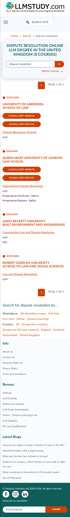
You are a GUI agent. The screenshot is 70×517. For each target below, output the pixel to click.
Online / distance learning (32, 319)
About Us (8, 352)
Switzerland (10, 335)
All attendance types (33, 313)
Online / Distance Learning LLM (20, 415)
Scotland (58, 329)
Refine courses (50, 71)
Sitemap (7, 393)
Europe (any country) (35, 324)
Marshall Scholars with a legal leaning (23, 451)
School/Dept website (22, 116)
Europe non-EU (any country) (21, 329)
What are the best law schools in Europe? (25, 456)
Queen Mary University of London (33, 158)
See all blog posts (12, 478)
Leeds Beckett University (24, 221)
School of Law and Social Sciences (33, 266)
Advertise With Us (12, 363)
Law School (13, 161)
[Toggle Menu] (6, 22)
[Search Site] (28, 23)
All (17, 324)
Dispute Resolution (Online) (20, 132)
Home (14, 36)
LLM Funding (10, 398)
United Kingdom (30, 335)
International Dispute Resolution (23, 186)
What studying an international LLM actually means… (32, 472)
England (46, 329)
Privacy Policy (10, 368)
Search (27, 36)
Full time (53, 313)
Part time (8, 319)
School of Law (16, 107)
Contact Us (9, 357)
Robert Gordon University (26, 263)
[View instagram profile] (15, 494)
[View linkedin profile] (25, 494)
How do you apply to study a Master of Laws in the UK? (33, 445)
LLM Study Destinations (16, 410)
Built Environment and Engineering (34, 224)
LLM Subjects (10, 421)
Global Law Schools (13, 404)
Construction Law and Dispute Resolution (28, 232)
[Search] (59, 64)
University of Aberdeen (23, 104)
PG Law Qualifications (15, 426)
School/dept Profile (21, 124)
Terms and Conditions (14, 374)
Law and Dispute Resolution (20, 274)
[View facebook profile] (6, 494)
